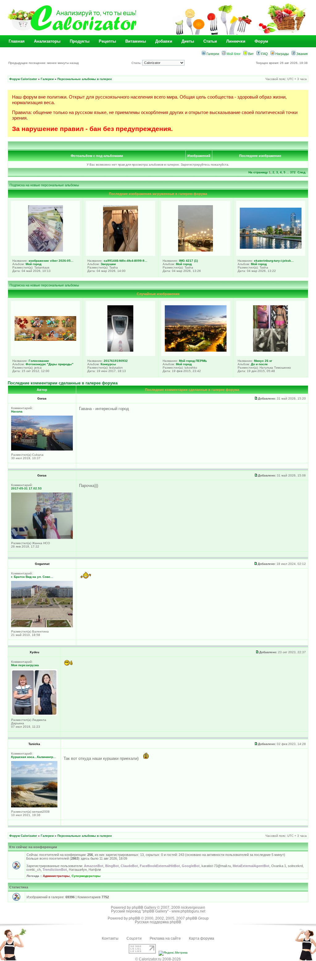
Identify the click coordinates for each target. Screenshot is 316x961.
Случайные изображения (158, 294)
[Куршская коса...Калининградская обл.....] (34, 806)
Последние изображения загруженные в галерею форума (158, 194)
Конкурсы (108, 364)
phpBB (134, 918)
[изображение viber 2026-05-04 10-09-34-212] (45, 250)
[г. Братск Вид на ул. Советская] (42, 626)
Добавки (163, 41)
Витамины (135, 41)
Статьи (210, 41)
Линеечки (235, 41)
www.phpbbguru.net (188, 911)
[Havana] (42, 449)
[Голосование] (45, 339)
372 (293, 172)
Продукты (79, 41)
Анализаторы (47, 41)
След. (301, 172)
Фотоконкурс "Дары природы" (49, 364)
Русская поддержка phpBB (158, 922)
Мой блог (233, 54)
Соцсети (134, 938)
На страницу (258, 172)
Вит (250, 54)
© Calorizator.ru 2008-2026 (158, 959)
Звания (301, 54)
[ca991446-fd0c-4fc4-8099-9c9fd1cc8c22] (120, 250)
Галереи (212, 54)
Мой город (33, 264)
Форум (261, 41)
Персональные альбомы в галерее (84, 79)
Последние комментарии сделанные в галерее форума (63, 383)
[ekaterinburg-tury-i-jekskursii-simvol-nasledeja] (270, 247)
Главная (17, 41)
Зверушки (108, 264)
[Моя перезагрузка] (34, 714)
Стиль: (136, 63)
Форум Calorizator (23, 79)
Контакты (110, 938)
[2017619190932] (120, 350)
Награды (281, 54)
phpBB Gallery (144, 907)
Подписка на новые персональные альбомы (44, 185)
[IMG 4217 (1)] (195, 250)
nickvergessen (193, 907)
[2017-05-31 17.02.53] (42, 538)
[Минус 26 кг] (270, 350)
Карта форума (201, 938)
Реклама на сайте (165, 938)
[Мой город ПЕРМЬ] (196, 350)
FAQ (264, 54)
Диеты (187, 41)
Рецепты (107, 41)
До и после (259, 364)
